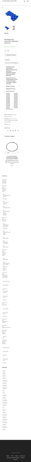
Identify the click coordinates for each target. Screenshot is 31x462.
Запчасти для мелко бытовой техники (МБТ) (4, 252)
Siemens (4, 427)
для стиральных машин (5, 202)
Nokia (4, 412)
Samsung (8, 124)
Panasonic (5, 415)
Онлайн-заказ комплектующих (13, 457)
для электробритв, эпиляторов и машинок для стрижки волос (5, 266)
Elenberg (5, 380)
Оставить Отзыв (8, 116)
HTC (4, 393)
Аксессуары (5, 285)
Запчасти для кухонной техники (4, 219)
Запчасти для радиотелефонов (4, 326)
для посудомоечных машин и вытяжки (5, 197)
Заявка (16, 455)
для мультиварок (5, 237)
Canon (4, 378)
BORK (4, 373)
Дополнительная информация (11, 62)
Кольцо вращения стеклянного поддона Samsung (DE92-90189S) (12, 157)
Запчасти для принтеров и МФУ (4, 320)
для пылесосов (13, 119)
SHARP (4, 424)
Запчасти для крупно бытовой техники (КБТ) (4, 188)
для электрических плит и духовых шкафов (5, 213)
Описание (7, 59)
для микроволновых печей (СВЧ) (5, 232)
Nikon (4, 410)
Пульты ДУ (4, 337)
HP (3, 390)
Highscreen (5, 388)
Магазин (22, 457)
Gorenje (4, 385)
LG (3, 407)
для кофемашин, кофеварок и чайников (5, 226)
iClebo (4, 397)
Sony (4, 429)
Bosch (4, 375)
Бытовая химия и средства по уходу (4, 181)
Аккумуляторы (5, 281)
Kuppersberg (5, 402)
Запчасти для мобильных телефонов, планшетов (4, 275)
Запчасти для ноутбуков (4, 304)
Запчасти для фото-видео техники (4, 342)
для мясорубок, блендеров (5, 242)
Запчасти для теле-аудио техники (4, 332)
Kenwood (5, 400)
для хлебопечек (5, 246)
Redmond (5, 419)
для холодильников (5, 207)
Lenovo (4, 405)
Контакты (14, 114)
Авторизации (22, 455)
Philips (4, 417)
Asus (4, 371)
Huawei (4, 395)
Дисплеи (5, 355)
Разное (4, 300)
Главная (7, 455)
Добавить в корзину (11, 55)
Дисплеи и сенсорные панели (5, 290)
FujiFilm (4, 383)
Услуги (12, 455)
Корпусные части (5, 297)
